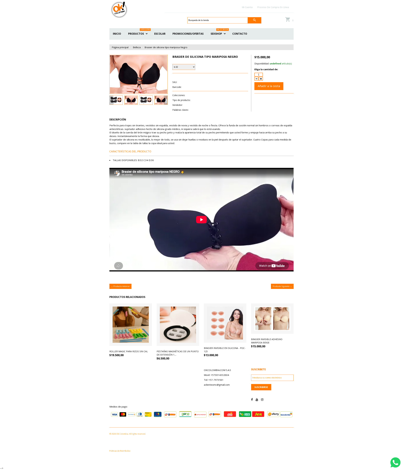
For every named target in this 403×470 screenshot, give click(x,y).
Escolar (159, 33)
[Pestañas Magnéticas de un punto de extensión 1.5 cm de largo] (178, 324)
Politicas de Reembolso (119, 451)
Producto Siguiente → (282, 286)
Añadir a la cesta (269, 86)
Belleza (137, 47)
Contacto (239, 33)
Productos (139, 33)
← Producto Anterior (120, 286)
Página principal (120, 47)
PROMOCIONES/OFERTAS (188, 33)
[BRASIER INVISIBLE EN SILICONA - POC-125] (225, 323)
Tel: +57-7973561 (214, 379)
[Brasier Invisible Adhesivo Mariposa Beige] (272, 318)
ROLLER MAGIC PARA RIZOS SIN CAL (128, 351)
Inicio (117, 33)
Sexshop (219, 33)
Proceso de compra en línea (273, 7)
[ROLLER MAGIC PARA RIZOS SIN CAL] (130, 324)
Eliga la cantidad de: (266, 69)
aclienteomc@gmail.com (217, 384)
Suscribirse (261, 387)
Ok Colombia (189, 104)
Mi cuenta (247, 7)
